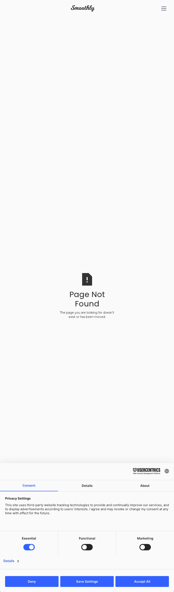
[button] (163, 8)
